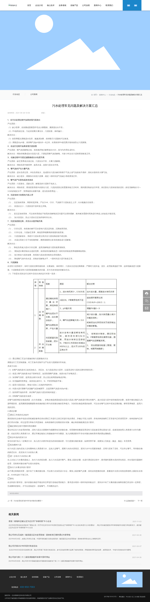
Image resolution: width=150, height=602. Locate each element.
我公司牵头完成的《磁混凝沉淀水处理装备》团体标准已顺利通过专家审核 (39, 535)
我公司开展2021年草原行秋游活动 (23, 546)
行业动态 (16, 94)
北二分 (134, 597)
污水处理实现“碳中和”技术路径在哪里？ (28, 501)
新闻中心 (102, 95)
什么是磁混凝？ (129, 501)
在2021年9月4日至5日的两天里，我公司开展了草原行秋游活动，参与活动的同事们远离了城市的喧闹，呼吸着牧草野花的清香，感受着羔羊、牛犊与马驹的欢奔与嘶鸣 (70, 550)
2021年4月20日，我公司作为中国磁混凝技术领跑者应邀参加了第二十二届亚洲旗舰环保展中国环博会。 (46, 561)
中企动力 (129, 597)
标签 (138, 597)
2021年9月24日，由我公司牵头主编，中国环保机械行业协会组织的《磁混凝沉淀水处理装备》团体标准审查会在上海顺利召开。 (55, 539)
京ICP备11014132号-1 (110, 596)
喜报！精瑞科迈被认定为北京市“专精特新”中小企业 (30, 521)
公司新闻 (33, 94)
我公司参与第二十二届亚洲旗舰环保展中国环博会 (29, 557)
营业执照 (142, 597)
